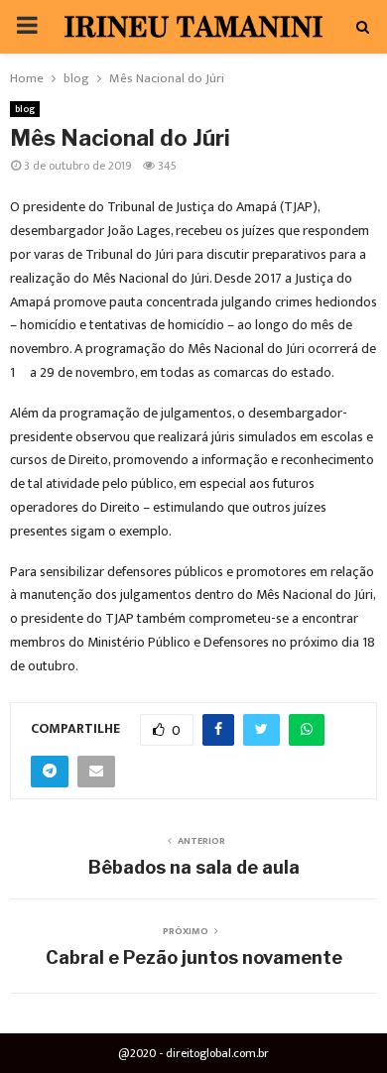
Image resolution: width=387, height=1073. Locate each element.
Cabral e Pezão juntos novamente (194, 957)
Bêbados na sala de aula (194, 867)
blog (25, 109)
